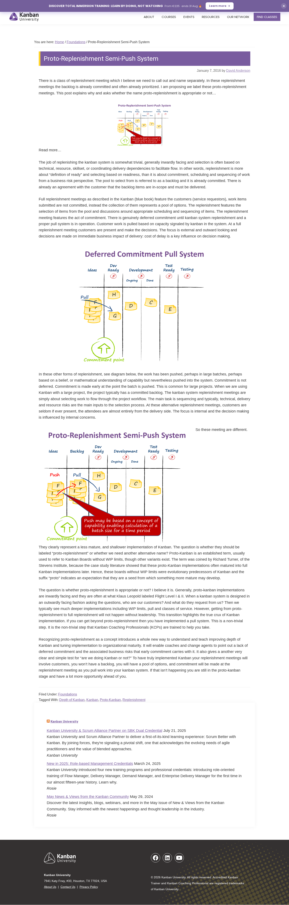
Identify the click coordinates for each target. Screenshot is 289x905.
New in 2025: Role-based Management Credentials (90, 764)
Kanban (92, 700)
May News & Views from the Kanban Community (88, 797)
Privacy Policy (89, 886)
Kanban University (64, 721)
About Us (50, 886)
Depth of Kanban (72, 700)
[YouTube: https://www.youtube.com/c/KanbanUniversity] (179, 858)
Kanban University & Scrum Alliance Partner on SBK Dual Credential (104, 730)
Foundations (67, 694)
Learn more (217, 6)
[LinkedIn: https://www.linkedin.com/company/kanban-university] (167, 858)
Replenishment (133, 700)
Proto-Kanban (110, 700)
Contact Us (68, 886)
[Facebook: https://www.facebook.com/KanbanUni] (155, 858)
